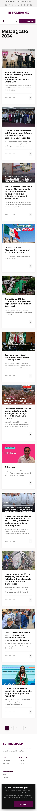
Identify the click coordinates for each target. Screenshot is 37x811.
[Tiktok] (18, 5)
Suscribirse (27, 21)
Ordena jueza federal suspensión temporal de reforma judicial (17, 357)
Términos (6, 763)
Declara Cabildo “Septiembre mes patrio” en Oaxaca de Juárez (17, 249)
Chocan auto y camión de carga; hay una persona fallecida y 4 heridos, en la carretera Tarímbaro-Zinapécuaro (18, 579)
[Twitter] (6, 5)
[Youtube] (21, 5)
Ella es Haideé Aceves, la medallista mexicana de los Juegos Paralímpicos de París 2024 (18, 692)
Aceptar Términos (23, 803)
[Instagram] (12, 5)
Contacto (22, 761)
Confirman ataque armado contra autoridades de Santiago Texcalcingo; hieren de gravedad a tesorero (18, 413)
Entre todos (11, 467)
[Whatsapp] (28, 5)
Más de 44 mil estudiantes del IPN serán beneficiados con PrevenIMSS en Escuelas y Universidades (18, 134)
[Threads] (15, 5)
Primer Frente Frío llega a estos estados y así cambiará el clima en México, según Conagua (17, 636)
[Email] (31, 5)
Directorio (22, 763)
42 (25, 728)
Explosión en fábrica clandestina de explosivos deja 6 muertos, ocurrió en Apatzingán (18, 302)
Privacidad (7, 803)
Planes (5, 774)
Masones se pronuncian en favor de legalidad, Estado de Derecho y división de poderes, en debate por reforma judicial (18, 521)
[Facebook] (9, 5)
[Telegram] (25, 5)
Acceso (5, 777)
